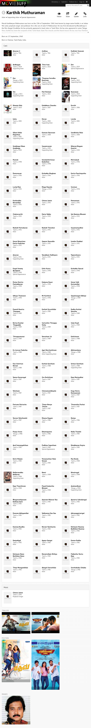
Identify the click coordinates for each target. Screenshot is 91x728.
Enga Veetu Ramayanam (75, 392)
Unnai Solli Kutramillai (75, 283)
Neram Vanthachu (49, 527)
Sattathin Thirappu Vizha (49, 324)
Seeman (74, 187)
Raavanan (74, 92)
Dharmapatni (47, 432)
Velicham (16, 391)
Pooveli (15, 160)
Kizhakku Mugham (49, 173)
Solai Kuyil (75, 323)
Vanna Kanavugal (19, 377)
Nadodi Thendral (48, 228)
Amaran (16, 255)
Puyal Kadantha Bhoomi (48, 487)
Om (14, 92)
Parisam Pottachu (20, 404)
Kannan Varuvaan (48, 133)
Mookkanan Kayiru (78, 445)
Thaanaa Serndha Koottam (48, 79)
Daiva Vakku (46, 214)
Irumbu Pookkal (76, 241)
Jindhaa (45, 51)
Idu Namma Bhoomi (78, 214)
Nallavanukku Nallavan (18, 473)
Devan (44, 119)
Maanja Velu (17, 105)
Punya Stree (17, 432)
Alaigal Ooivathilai (49, 568)
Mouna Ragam (47, 418)
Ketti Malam (18, 459)
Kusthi (73, 105)
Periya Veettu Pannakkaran (18, 283)
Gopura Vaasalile (48, 241)
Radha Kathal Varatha (76, 310)
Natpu (73, 418)
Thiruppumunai (19, 336)
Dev (72, 65)
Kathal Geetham (48, 364)
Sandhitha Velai (77, 133)
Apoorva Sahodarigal (79, 500)
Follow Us (72, 2)
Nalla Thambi (76, 432)
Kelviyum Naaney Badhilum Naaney (77, 528)
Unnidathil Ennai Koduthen (48, 161)
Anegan (74, 78)
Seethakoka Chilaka (78, 568)
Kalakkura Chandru (49, 105)
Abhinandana (76, 350)
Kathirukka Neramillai (17, 201)
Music (6, 587)
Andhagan (16, 65)
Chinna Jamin (47, 200)
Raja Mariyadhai (77, 377)
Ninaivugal (75, 472)
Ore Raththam (47, 377)
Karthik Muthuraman (26, 12)
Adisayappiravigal (77, 513)
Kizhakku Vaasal (77, 268)
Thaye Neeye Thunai (47, 405)
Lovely (73, 119)
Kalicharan (75, 336)
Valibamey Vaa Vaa (49, 513)
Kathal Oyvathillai (49, 309)
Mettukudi (75, 160)
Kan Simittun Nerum (18, 365)
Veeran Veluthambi (20, 418)
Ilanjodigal (17, 540)
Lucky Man (17, 187)
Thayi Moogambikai (20, 568)
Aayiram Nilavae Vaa (49, 500)
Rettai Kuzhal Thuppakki (18, 324)
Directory (55, 2)
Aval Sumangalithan (20, 445)
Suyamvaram (47, 146)
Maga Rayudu (47, 187)
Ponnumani (75, 200)
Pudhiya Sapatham (49, 445)
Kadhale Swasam (77, 51)
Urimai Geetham (77, 364)
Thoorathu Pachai (78, 404)
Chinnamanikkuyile (49, 391)
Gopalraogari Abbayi (78, 296)
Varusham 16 (47, 336)
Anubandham (76, 486)
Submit (63, 2)
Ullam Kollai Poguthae (17, 134)
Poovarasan (17, 173)
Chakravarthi (18, 214)
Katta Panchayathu (78, 173)
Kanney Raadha (19, 527)
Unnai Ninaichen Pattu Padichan (19, 242)
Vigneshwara (76, 255)
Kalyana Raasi (47, 282)
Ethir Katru (46, 268)
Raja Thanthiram (19, 486)
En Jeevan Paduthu (20, 350)
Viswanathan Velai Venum (49, 460)
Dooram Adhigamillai (21, 513)
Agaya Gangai (47, 540)
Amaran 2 (16, 51)
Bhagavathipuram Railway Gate (19, 501)
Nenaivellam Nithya (49, 554)
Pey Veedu (74, 459)
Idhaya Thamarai (19, 296)
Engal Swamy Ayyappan (18, 269)
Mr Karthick (46, 296)
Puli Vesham (46, 92)
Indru (15, 119)
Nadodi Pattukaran (20, 228)
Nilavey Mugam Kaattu (77, 147)
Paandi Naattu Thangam (18, 310)
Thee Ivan (46, 65)
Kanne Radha (76, 540)
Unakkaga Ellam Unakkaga (19, 147)
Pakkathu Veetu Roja (77, 555)
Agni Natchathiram (49, 350)
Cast (5, 45)
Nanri (44, 472)
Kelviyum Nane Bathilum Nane (18, 555)
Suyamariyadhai (77, 228)
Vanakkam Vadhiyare (49, 255)
